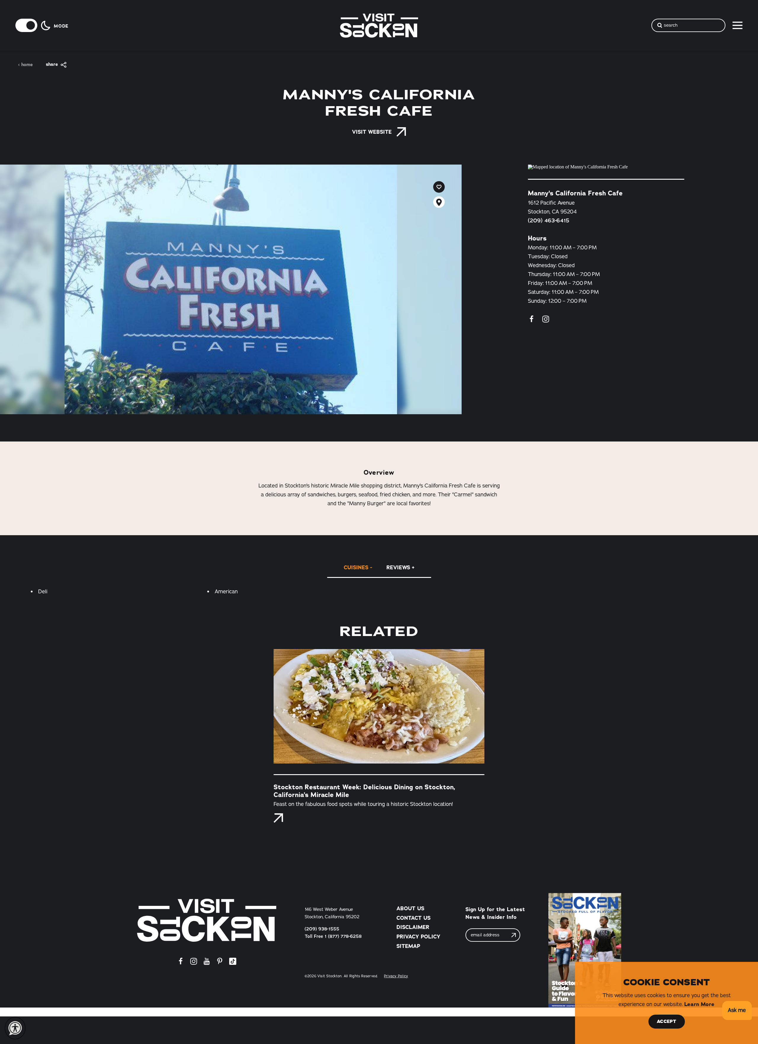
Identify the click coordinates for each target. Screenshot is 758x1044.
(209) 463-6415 (548, 220)
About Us (410, 908)
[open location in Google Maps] (606, 167)
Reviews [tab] (398, 567)
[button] (737, 1010)
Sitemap (408, 946)
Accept (666, 1021)
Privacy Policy (418, 936)
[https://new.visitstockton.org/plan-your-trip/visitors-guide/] (584, 950)
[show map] (439, 202)
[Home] (206, 920)
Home (27, 65)
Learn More (699, 1004)
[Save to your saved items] (439, 187)
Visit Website (372, 132)
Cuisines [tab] (356, 567)
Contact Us (413, 918)
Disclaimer (412, 927)
